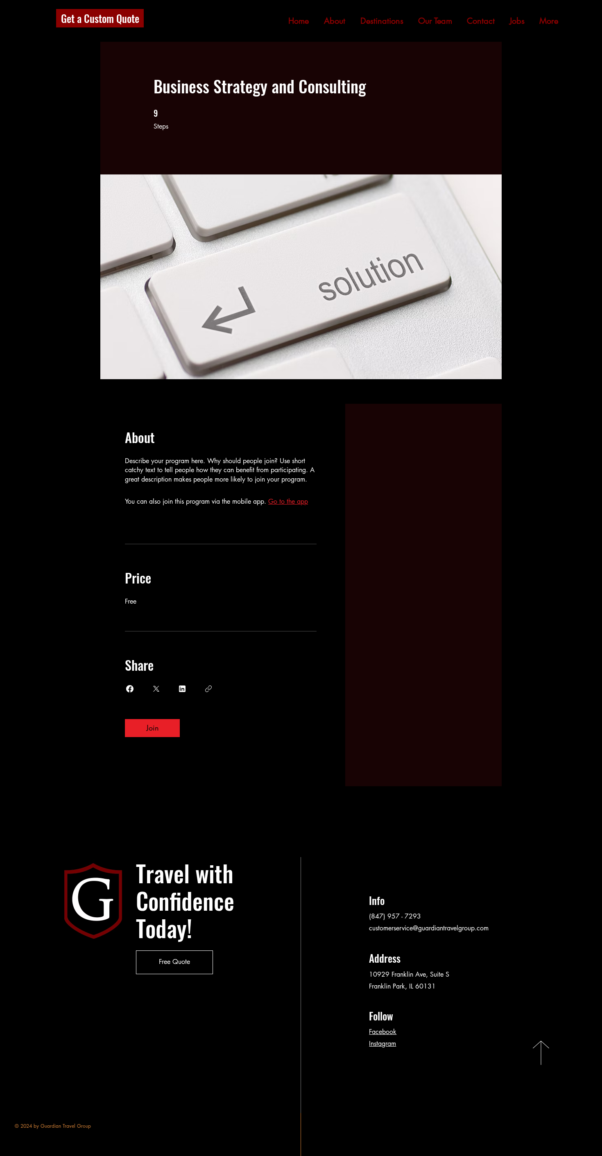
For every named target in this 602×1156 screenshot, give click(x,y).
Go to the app (288, 501)
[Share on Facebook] (130, 689)
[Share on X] (156, 689)
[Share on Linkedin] (182, 689)
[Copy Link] (208, 689)
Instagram (382, 1043)
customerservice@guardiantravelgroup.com (429, 928)
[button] (435, 20)
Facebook (382, 1031)
